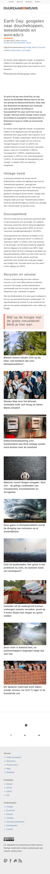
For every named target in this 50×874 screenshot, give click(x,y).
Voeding (9, 818)
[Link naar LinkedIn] (25, 735)
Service (11, 2)
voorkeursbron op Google (20, 50)
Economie (10, 811)
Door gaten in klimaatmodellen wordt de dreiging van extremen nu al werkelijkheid (24, 528)
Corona (9, 829)
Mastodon (10, 772)
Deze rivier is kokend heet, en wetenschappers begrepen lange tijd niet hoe (24, 650)
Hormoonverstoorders (15, 822)
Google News (31, 47)
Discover (41, 47)
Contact (37, 2)
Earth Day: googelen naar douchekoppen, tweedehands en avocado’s (24, 28)
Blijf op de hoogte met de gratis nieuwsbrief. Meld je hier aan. (24, 321)
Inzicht (9, 788)
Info (7, 795)
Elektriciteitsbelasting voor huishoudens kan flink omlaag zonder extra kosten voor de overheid (24, 444)
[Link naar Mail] (39, 735)
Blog (8, 769)
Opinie (9, 791)
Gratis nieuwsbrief (13, 757)
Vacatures (28, 2)
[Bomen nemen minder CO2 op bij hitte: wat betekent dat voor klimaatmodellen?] (25, 343)
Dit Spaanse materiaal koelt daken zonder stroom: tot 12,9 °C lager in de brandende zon (24, 690)
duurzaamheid (19, 43)
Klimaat (9, 814)
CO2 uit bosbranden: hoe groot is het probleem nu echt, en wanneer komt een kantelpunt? (24, 567)
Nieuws (9, 784)
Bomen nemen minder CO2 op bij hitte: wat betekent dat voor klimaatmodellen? (22, 360)
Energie (9, 807)
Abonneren (11, 761)
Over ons (20, 2)
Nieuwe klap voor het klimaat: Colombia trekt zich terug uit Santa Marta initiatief (23, 404)
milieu (28, 43)
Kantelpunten (11, 825)
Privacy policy (12, 765)
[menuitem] (11, 1)
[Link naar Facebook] (11, 735)
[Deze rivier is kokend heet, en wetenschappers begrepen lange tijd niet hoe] (25, 634)
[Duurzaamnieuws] (21, 8)
